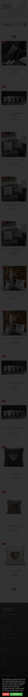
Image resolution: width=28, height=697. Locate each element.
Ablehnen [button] (5, 694)
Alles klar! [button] (16, 694)
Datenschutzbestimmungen (11, 690)
